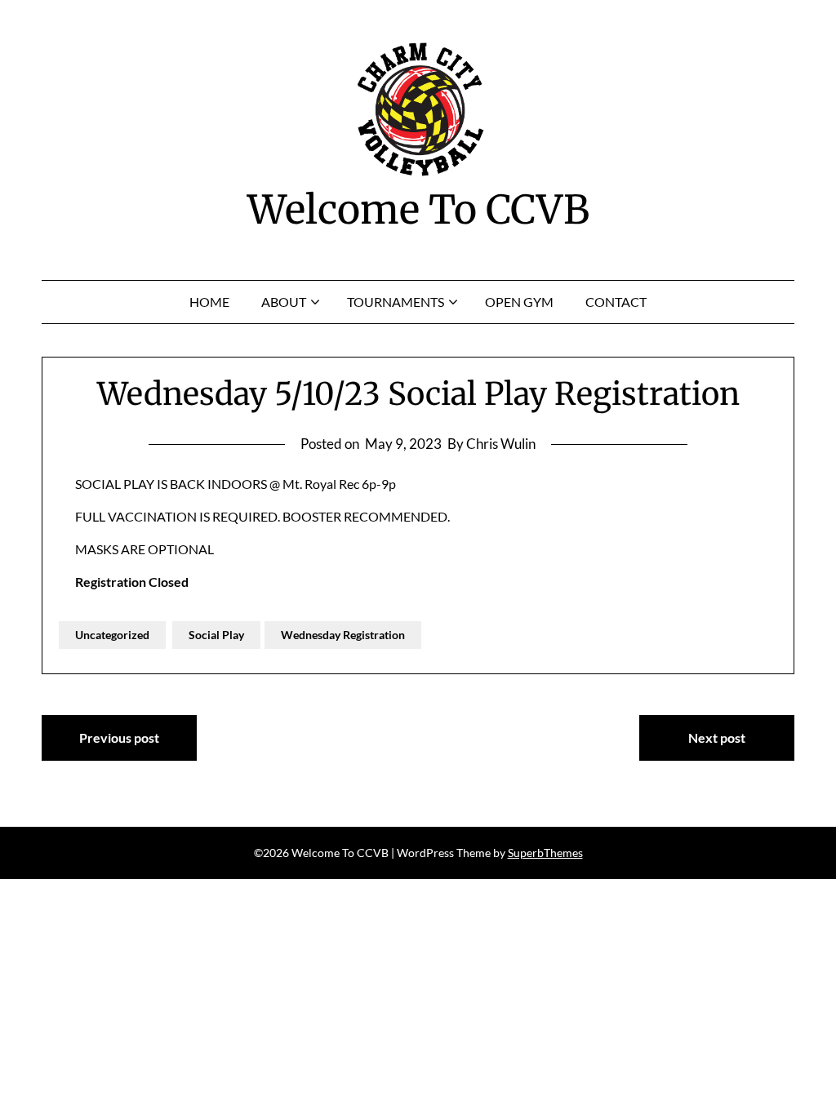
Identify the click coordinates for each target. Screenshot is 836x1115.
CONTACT (616, 301)
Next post (716, 737)
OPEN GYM (519, 301)
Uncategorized (112, 635)
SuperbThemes (545, 853)
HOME (209, 301)
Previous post (119, 737)
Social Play (216, 635)
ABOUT (283, 301)
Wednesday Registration (343, 635)
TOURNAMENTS (395, 301)
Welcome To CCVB (418, 209)
